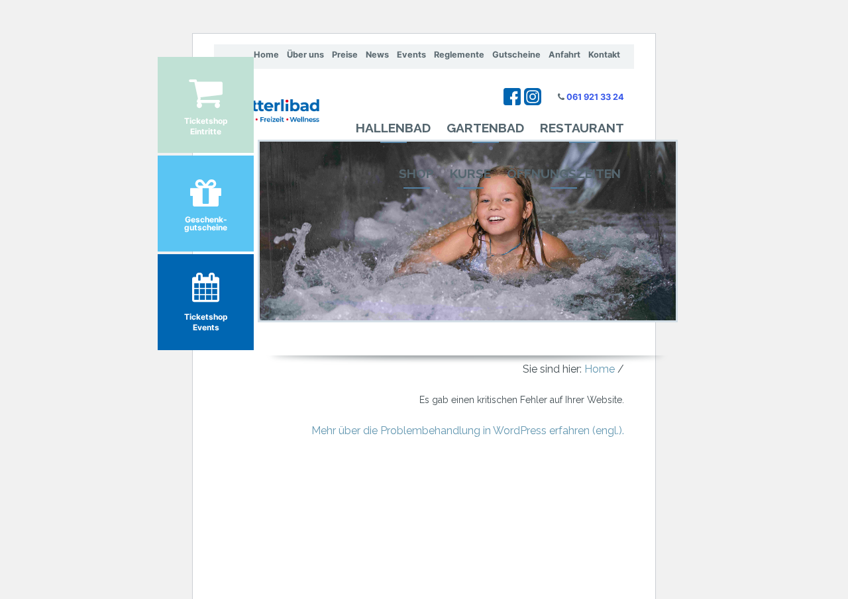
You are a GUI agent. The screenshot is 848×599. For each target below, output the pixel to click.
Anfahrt (564, 55)
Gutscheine (516, 55)
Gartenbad (485, 127)
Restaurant (582, 127)
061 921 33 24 (595, 97)
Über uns (305, 55)
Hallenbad (393, 127)
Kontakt (604, 55)
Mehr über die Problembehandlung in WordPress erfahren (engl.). (467, 430)
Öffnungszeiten (564, 173)
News (377, 55)
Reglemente (459, 55)
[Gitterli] (266, 99)
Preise (345, 55)
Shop (416, 173)
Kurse (470, 173)
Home (266, 55)
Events (411, 55)
